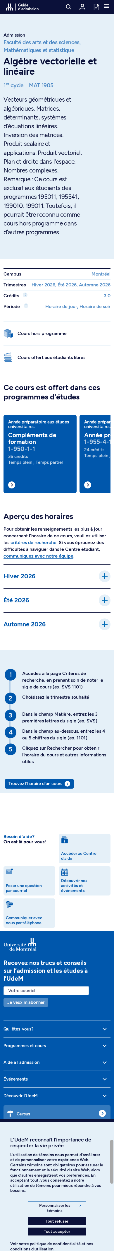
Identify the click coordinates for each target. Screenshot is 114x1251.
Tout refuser (57, 1221)
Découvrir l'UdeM (21, 1095)
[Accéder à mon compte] (82, 7)
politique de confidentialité (55, 1243)
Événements (16, 1079)
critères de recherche (33, 542)
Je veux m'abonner (25, 1002)
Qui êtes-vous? (19, 1029)
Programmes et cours (25, 1045)
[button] (106, 7)
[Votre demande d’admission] (96, 6)
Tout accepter (57, 1231)
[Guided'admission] (57, 944)
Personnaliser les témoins (60, 1208)
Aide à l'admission (21, 1062)
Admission (14, 35)
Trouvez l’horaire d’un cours (35, 783)
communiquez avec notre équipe (38, 556)
